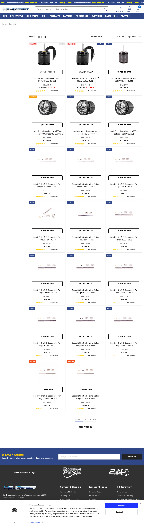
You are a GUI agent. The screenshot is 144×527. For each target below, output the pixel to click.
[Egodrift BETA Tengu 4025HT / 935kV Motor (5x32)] (85, 54)
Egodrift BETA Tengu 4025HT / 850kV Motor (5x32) (47, 79)
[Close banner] (140, 503)
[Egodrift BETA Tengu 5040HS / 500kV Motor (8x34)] (124, 54)
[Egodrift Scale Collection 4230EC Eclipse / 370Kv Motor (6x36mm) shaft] (47, 107)
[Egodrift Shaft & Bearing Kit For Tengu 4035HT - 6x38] (124, 319)
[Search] (71, 9)
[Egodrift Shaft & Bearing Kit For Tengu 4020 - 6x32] (124, 213)
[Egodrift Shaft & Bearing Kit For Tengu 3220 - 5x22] (85, 213)
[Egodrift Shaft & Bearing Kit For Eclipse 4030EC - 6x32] (85, 160)
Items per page (95, 36)
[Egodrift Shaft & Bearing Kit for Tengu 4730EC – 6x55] (85, 372)
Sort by (120, 36)
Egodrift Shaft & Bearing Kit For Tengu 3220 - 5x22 (85, 238)
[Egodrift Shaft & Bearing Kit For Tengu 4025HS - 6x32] (85, 266)
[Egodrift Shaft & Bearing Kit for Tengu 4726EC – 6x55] (47, 372)
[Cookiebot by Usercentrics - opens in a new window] (14, 522)
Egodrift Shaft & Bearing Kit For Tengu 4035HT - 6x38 (124, 344)
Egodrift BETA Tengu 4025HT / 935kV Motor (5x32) (85, 79)
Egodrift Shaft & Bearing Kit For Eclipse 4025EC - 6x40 (47, 185)
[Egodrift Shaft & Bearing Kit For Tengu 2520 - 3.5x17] (47, 213)
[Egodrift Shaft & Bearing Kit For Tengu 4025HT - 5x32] (124, 266)
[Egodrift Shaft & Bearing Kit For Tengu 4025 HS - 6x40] (47, 266)
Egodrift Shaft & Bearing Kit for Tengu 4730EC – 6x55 (85, 397)
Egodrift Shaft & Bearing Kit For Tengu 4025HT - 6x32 (47, 344)
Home (4, 24)
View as (32, 36)
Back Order (48, 125)
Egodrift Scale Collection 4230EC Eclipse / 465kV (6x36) (85, 132)
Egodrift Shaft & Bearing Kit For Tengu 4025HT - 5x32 (124, 291)
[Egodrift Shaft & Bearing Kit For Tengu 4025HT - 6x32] (47, 319)
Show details (34, 523)
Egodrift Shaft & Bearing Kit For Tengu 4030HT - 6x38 (85, 344)
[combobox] (68, 9)
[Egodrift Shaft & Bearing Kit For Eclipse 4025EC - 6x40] (47, 160)
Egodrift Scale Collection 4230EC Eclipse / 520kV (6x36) (123, 132)
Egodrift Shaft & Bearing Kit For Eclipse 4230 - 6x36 (124, 185)
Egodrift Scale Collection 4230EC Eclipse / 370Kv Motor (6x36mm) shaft (47, 132)
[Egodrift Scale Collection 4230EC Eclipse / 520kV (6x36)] (124, 107)
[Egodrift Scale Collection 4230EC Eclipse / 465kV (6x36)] (85, 107)
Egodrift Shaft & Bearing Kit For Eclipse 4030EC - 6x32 (85, 185)
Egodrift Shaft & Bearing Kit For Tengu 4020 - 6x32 (124, 238)
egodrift (12, 24)
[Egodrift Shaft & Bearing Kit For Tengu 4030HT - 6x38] (85, 319)
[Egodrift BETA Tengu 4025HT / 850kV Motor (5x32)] (47, 54)
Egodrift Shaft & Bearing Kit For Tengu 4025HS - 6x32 (85, 291)
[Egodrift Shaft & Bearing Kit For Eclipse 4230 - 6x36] (124, 160)
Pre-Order (48, 389)
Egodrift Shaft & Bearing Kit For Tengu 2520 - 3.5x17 (47, 238)
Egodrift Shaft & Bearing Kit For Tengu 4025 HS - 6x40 (47, 291)
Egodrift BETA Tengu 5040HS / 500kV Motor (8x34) (124, 79)
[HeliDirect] (25, 472)
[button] (38, 36)
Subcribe (132, 456)
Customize (120, 512)
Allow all (121, 506)
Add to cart (87, 72)
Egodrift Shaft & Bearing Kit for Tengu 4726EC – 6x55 (47, 397)
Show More (85, 426)
